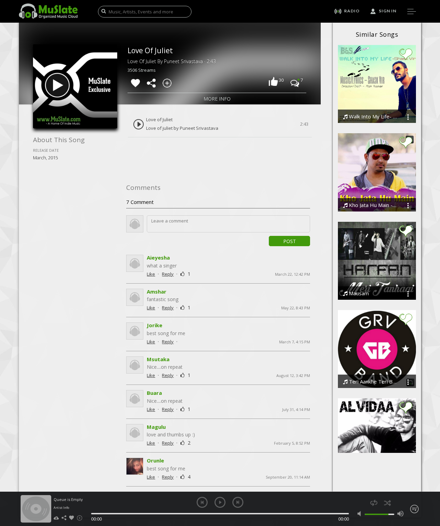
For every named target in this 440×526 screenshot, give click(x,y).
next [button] (237, 502)
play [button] (220, 502)
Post (289, 241)
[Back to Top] (430, 481)
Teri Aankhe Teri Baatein (372, 382)
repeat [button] (374, 503)
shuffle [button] (387, 503)
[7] (294, 82)
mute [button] (361, 513)
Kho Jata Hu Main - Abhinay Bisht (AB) (372, 205)
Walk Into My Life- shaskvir (372, 116)
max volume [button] (400, 513)
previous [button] (202, 502)
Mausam (358, 293)
